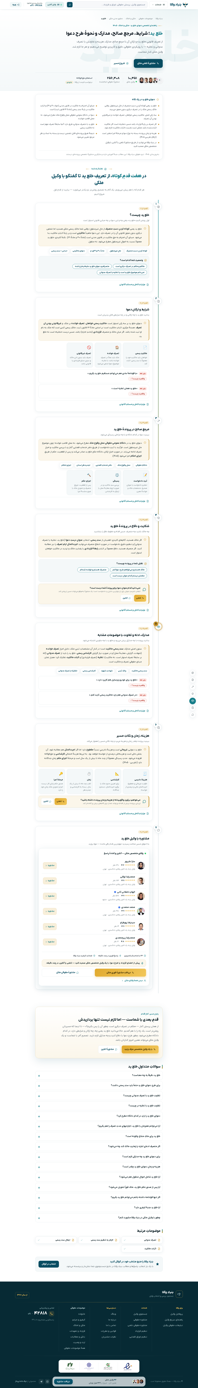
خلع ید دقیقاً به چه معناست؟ (146, 1075)
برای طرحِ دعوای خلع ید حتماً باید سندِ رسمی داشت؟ (135, 1085)
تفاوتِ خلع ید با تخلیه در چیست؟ (144, 1105)
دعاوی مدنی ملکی (116, 18)
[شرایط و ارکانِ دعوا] (193, 680)
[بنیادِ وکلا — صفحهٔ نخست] (179, 1294)
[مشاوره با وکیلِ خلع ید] (193, 715)
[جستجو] (70, 4)
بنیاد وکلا (159, 18)
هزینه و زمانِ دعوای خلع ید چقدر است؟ (141, 1166)
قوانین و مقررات (108, 1331)
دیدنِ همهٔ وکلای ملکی (133, 980)
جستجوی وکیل (140, 1314)
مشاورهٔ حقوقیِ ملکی (65, 972)
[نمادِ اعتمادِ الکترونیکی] (128, 1366)
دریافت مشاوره (63, 1381)
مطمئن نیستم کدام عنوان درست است (128, 576)
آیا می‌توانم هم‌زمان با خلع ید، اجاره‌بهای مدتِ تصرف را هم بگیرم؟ (129, 1126)
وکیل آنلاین (51, 4)
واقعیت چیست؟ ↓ (137, 379)
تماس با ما (111, 1325)
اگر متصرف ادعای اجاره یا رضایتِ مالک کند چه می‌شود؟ (134, 1146)
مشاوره (51, 865)
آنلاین (125, 598)
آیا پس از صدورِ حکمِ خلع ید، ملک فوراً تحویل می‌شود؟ (134, 1187)
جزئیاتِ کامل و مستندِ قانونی (132, 284)
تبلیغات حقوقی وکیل (173, 1325)
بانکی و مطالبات (77, 1336)
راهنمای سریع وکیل (174, 1319)
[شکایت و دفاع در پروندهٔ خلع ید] (193, 694)
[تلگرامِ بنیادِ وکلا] (41, 1381)
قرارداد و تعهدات (77, 1331)
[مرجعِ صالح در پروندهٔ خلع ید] (193, 687)
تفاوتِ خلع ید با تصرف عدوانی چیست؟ (141, 1095)
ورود (14, 4)
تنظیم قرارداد (141, 1331)
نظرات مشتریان (109, 1336)
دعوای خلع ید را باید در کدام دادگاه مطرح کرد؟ (138, 1116)
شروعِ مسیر (119, 63)
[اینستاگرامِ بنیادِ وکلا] (47, 1381)
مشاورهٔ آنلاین (107, 1049)
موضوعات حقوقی (146, 18)
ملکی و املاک (131, 18)
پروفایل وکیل (176, 1314)
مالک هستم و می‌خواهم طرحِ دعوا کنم (128, 569)
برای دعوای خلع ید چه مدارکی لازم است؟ (141, 1156)
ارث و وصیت (79, 1342)
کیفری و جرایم (78, 1319)
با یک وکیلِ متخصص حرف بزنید (138, 1049)
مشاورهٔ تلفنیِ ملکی (146, 63)
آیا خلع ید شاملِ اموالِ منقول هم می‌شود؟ (139, 1177)
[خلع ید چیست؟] (193, 673)
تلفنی (138, 598)
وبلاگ (113, 1314)
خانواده (81, 1314)
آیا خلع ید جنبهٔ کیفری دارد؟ (147, 1207)
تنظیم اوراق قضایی (138, 1336)
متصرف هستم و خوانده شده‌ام (93, 569)
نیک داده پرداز (21, 1381)
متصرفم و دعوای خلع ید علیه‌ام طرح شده (92, 266)
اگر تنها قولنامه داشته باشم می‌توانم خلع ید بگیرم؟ (135, 1197)
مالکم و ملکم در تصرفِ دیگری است (129, 266)
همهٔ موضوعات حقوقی (74, 1348)
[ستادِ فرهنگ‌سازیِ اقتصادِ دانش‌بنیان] (108, 1366)
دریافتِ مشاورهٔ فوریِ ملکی (118, 972)
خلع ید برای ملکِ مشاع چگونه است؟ (143, 1136)
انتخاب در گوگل (49, 1264)
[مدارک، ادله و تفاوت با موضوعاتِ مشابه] (192, 701)
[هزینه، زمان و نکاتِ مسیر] (193, 708)
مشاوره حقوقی (140, 1319)
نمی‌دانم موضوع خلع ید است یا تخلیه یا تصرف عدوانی (121, 272)
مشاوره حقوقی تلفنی (137, 1325)
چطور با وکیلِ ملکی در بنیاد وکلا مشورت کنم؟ (139, 1217)
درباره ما (112, 1319)
